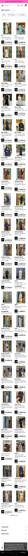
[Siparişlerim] (22, 5)
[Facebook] (2, 547)
